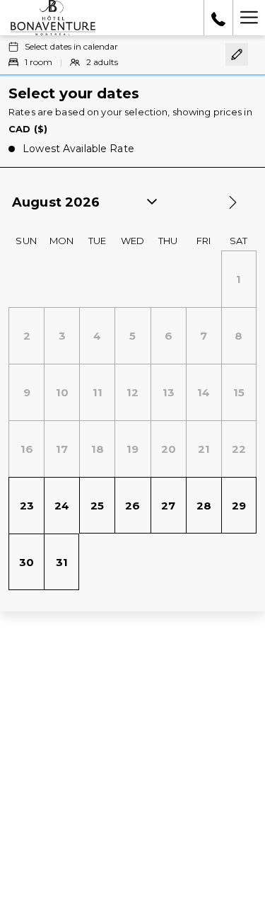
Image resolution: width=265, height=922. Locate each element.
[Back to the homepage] (53, 17)
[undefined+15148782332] (218, 17)
